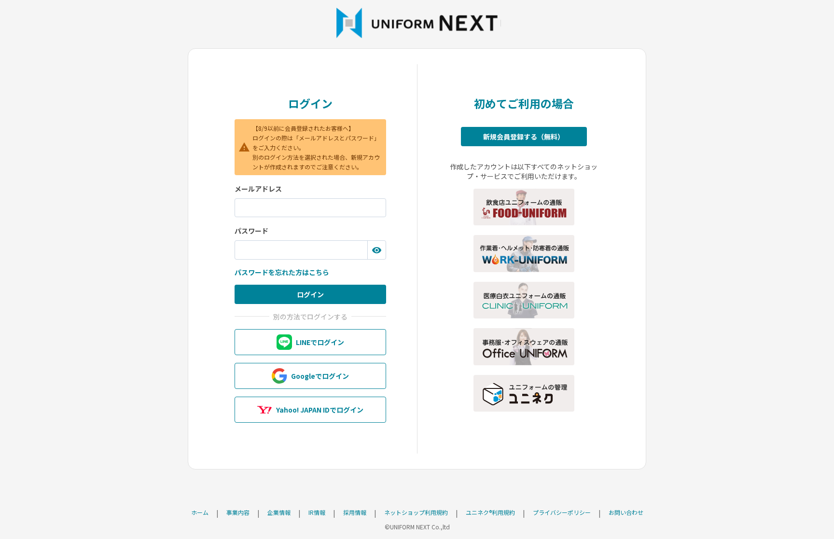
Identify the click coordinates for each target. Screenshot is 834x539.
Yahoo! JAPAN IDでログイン (319, 410)
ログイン (310, 294)
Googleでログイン (320, 376)
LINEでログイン (320, 342)
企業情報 (279, 512)
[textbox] (310, 208)
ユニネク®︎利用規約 (490, 512)
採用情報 (354, 512)
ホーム (199, 512)
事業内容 (238, 512)
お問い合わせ (626, 512)
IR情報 (316, 512)
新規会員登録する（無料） (523, 136)
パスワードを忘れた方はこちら (282, 272)
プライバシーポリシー (562, 512)
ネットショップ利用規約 (416, 512)
